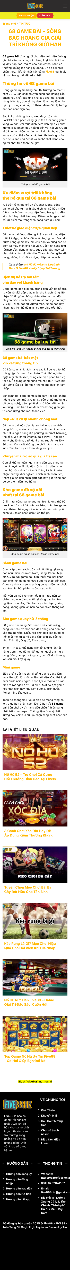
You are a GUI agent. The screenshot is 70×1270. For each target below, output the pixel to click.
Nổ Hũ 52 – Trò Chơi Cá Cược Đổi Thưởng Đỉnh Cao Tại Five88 (30, 777)
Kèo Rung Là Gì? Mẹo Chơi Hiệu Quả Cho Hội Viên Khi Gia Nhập (30, 946)
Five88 (50, 71)
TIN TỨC (24, 23)
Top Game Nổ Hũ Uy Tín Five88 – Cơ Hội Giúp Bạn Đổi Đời (29, 1058)
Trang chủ (9, 23)
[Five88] (35, 6)
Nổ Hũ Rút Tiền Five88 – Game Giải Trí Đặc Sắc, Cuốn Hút (29, 1002)
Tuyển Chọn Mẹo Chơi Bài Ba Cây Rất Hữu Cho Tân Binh (27, 889)
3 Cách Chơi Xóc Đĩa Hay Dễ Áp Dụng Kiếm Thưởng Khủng (29, 833)
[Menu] (65, 6)
